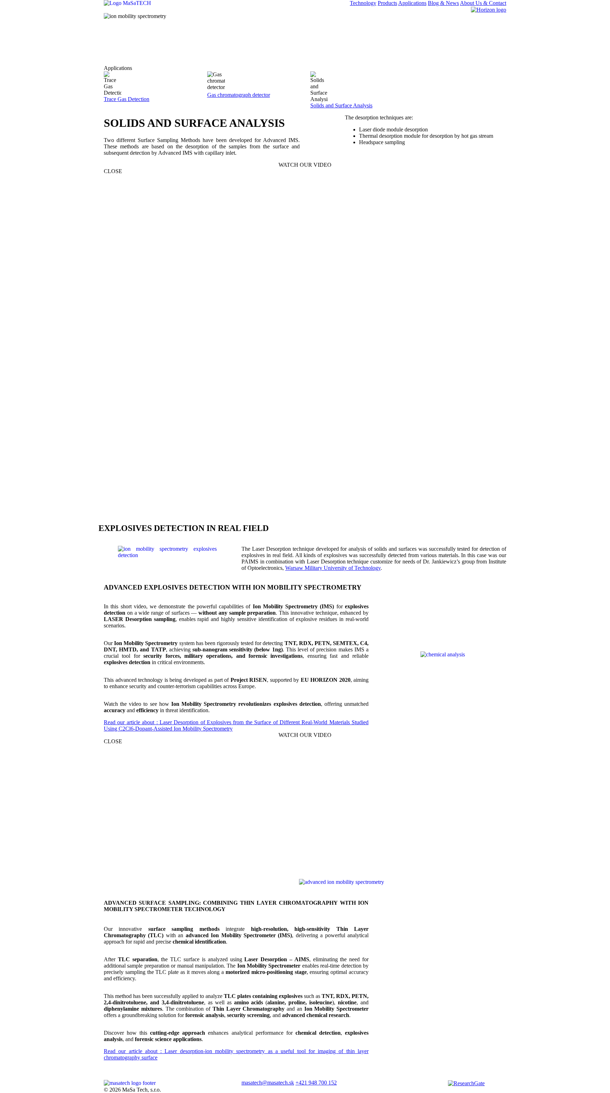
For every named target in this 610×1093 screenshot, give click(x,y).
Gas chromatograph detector (238, 95)
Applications (412, 3)
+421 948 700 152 (316, 1083)
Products (387, 3)
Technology (363, 3)
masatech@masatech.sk (267, 1083)
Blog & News (443, 3)
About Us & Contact (483, 3)
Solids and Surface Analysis (341, 105)
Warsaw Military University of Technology (333, 568)
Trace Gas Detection (126, 99)
